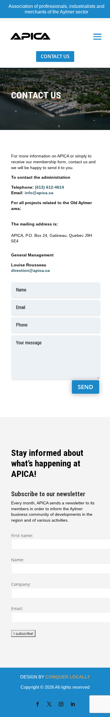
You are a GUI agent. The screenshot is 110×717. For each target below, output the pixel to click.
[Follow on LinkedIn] (72, 704)
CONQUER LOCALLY (67, 676)
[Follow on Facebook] (37, 704)
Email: (17, 608)
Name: (17, 560)
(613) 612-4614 (49, 187)
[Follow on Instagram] (61, 704)
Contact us (55, 56)
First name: (22, 535)
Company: (21, 584)
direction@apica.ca (30, 270)
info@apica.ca (39, 192)
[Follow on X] (49, 704)
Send (85, 387)
